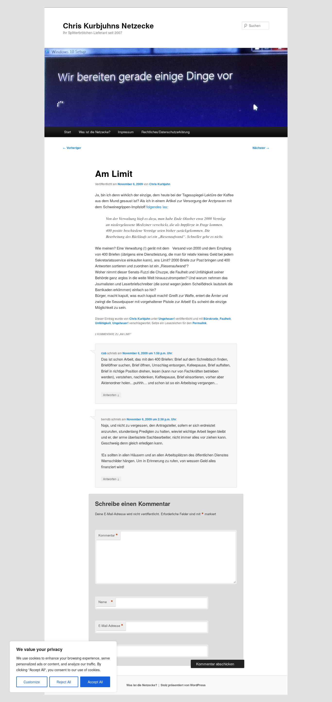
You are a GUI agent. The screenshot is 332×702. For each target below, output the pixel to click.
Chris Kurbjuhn (159, 184)
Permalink (199, 323)
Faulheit (225, 318)
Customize (32, 681)
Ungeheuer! (166, 318)
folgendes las (156, 206)
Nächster (261, 148)
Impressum (126, 132)
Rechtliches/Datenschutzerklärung (165, 132)
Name (105, 602)
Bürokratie (210, 318)
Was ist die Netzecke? (94, 132)
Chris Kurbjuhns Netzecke (108, 25)
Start (67, 132)
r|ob (103, 353)
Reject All (64, 681)
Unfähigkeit (103, 323)
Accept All (95, 681)
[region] (63, 666)
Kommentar (108, 535)
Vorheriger (72, 148)
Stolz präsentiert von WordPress (183, 685)
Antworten (111, 394)
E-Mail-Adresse (110, 626)
